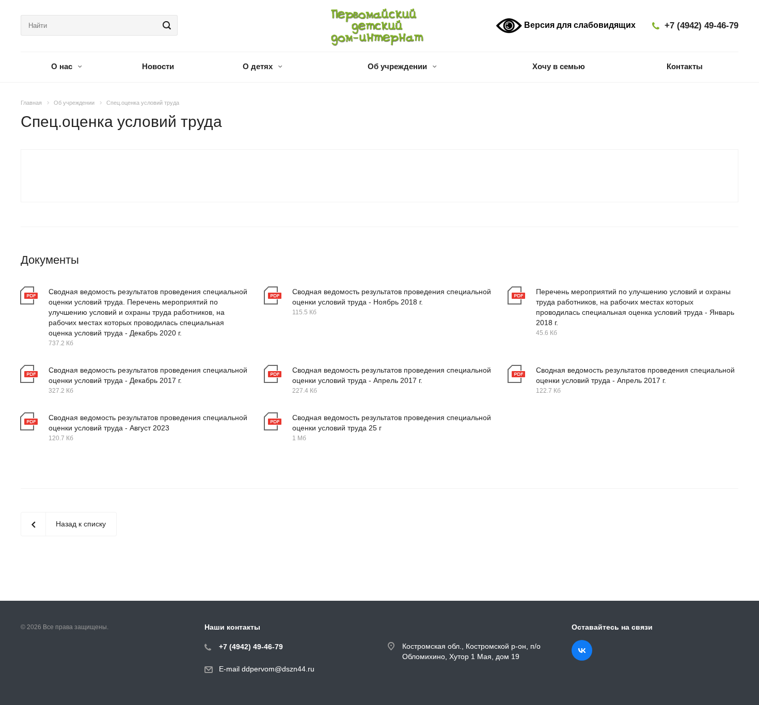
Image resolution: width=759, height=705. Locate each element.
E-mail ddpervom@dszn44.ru (266, 669)
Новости (158, 66)
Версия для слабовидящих (579, 25)
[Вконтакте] (582, 650)
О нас (62, 66)
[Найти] (165, 25)
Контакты (685, 66)
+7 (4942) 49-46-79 (701, 25)
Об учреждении (398, 66)
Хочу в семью (558, 66)
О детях (259, 66)
